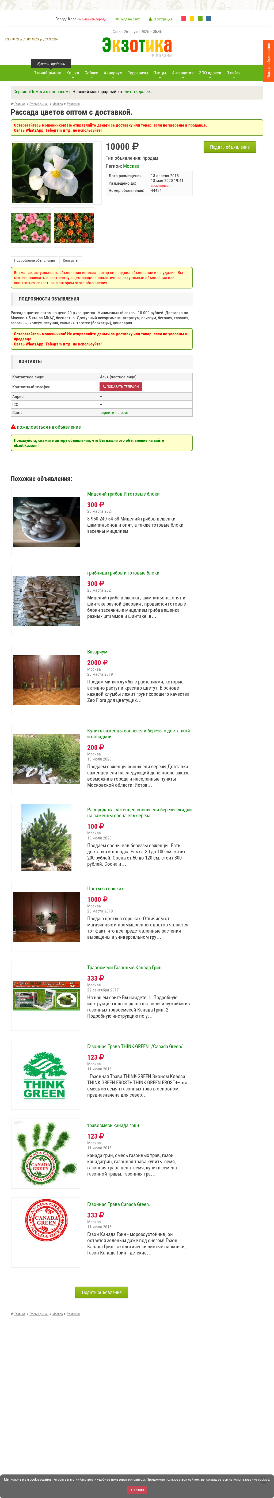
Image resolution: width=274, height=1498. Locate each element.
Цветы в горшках (105, 889)
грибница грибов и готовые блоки (123, 573)
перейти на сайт (114, 412)
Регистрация (162, 19)
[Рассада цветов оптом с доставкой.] (52, 145)
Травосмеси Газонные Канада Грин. (125, 968)
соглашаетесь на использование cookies (237, 1479)
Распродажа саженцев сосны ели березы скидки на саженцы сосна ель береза (139, 813)
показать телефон (122, 387)
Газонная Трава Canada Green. (118, 1204)
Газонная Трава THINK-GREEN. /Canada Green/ (135, 1047)
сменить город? (94, 19)
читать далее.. (138, 91)
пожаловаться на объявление (48, 427)
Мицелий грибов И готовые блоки (123, 494)
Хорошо (137, 1490)
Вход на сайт (129, 19)
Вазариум (97, 652)
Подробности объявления (34, 260)
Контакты (70, 260)
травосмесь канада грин (113, 1125)
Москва (131, 166)
